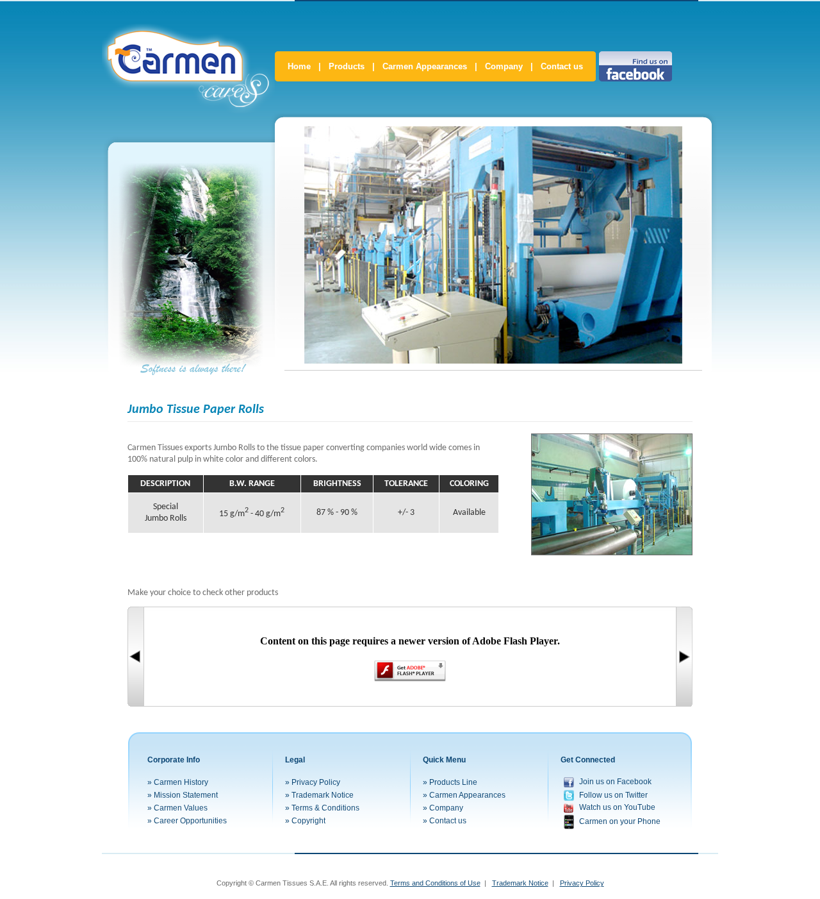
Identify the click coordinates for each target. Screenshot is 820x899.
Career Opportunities (190, 820)
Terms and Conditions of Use (435, 883)
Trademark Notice (322, 795)
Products (347, 66)
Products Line (453, 782)
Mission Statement (186, 795)
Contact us (562, 66)
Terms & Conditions (325, 807)
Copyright (308, 820)
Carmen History (181, 782)
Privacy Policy (315, 782)
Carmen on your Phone (619, 821)
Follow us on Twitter (613, 794)
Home (299, 66)
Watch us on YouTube (617, 807)
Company (504, 66)
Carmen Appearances (424, 66)
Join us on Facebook (615, 781)
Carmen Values (181, 807)
